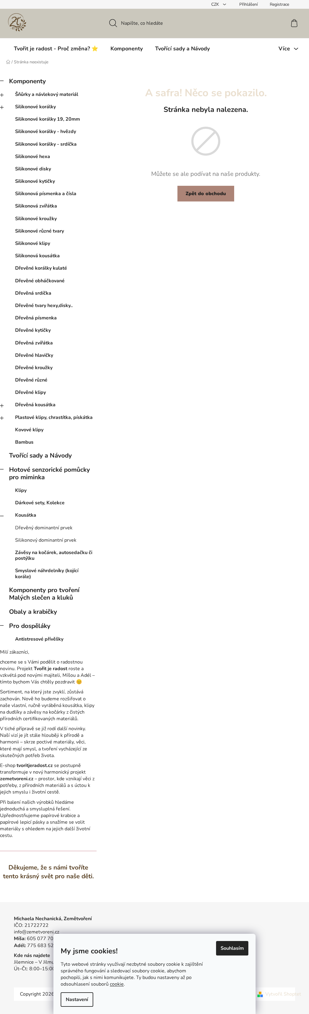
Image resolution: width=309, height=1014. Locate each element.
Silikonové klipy (32, 243)
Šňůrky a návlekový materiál (46, 94)
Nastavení (77, 999)
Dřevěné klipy (30, 392)
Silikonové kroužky (36, 218)
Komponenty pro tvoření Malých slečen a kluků (44, 594)
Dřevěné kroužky (34, 367)
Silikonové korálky (35, 106)
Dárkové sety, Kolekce (40, 502)
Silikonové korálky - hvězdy (45, 131)
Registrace (279, 4)
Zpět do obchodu (206, 193)
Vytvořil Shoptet (283, 994)
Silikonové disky (33, 169)
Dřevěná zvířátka (34, 343)
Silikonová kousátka (37, 255)
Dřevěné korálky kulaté (41, 268)
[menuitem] (56, 48)
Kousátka (25, 515)
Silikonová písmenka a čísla (45, 193)
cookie (117, 984)
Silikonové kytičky (35, 181)
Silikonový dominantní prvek (45, 540)
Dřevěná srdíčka (33, 293)
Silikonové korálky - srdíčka (46, 144)
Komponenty (27, 81)
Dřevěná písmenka (36, 318)
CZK (215, 4)
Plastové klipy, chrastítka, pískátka (54, 417)
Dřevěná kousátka (35, 404)
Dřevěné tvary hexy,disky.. (44, 305)
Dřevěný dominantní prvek (43, 527)
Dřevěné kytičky (33, 330)
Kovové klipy (29, 429)
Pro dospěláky (29, 626)
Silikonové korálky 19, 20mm (47, 119)
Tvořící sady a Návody (40, 455)
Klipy (21, 490)
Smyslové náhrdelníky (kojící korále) (46, 573)
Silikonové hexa (32, 156)
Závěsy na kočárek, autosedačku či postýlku (53, 555)
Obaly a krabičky (33, 611)
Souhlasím (232, 948)
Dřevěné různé (31, 380)
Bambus (24, 442)
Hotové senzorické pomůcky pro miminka (49, 473)
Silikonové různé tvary (39, 231)
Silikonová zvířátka (36, 206)
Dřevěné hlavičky (34, 355)
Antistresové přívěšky (39, 639)
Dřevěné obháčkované (40, 280)
